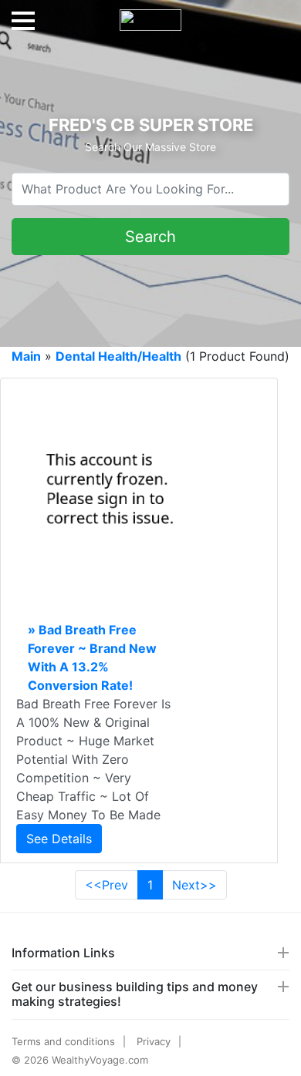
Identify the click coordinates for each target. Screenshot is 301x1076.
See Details (59, 838)
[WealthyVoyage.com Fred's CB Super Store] (150, 14)
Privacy (154, 1041)
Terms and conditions (63, 1041)
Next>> (194, 885)
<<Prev (106, 885)
